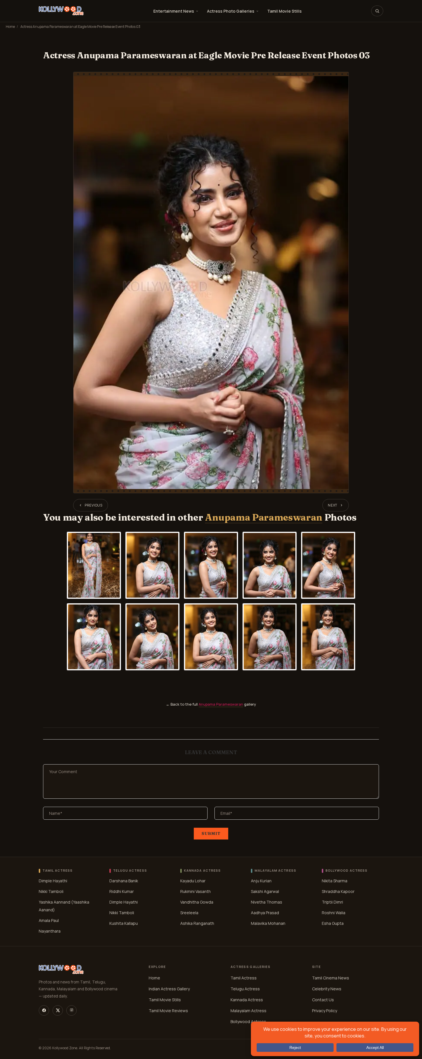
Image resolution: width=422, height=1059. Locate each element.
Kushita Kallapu (123, 923)
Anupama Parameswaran (263, 517)
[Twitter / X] (58, 1010)
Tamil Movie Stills (284, 11)
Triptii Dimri (332, 902)
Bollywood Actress (248, 1021)
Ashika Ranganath (197, 923)
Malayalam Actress (248, 1010)
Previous (93, 505)
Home (10, 26)
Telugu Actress (245, 988)
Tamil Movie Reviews (168, 1010)
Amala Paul (49, 920)
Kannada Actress (247, 999)
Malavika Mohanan (268, 923)
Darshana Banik (123, 880)
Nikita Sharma (334, 880)
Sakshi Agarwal (265, 891)
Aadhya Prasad (265, 912)
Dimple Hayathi (53, 880)
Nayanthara (50, 931)
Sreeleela (189, 912)
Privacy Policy (324, 1010)
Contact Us (323, 999)
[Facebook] (44, 1010)
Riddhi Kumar (121, 891)
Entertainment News (173, 11)
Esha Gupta (333, 923)
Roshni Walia (333, 912)
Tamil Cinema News (330, 978)
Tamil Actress (244, 978)
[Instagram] (71, 1010)
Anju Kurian (261, 880)
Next (332, 505)
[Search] (377, 10)
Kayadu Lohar (193, 880)
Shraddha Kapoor (338, 891)
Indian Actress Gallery (169, 988)
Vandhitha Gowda (196, 902)
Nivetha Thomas (266, 902)
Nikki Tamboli (51, 891)
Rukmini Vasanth (195, 891)
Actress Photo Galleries (230, 11)
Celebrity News (326, 988)
